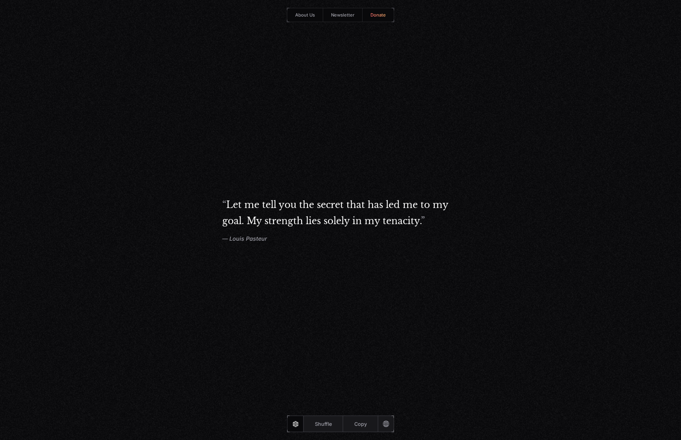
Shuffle (323, 424)
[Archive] (386, 424)
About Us (305, 15)
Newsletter (342, 15)
